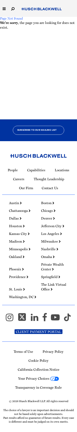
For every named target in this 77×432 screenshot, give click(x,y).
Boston (46, 203)
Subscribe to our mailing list (36, 130)
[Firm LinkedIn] (36, 319)
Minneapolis (19, 249)
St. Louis (16, 289)
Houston (16, 226)
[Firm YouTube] (57, 319)
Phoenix (15, 269)
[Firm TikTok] (67, 319)
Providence (18, 276)
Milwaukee (50, 241)
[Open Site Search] (13, 8)
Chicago (47, 210)
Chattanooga (19, 210)
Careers (18, 179)
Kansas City (18, 233)
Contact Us (50, 188)
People (13, 170)
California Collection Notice (38, 369)
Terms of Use (23, 351)
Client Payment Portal (38, 331)
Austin (14, 203)
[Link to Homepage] (42, 9)
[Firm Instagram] (11, 319)
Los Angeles (50, 233)
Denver (47, 218)
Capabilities (36, 170)
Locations (62, 170)
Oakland (16, 256)
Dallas (14, 218)
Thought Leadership (49, 179)
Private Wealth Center (52, 266)
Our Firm (26, 188)
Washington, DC (21, 296)
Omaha (47, 256)
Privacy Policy (53, 351)
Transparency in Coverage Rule (38, 387)
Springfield (49, 276)
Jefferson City (51, 226)
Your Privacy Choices (34, 378)
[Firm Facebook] (46, 319)
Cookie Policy (38, 360)
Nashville (48, 249)
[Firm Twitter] (24, 319)
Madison (16, 241)
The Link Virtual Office (53, 286)
